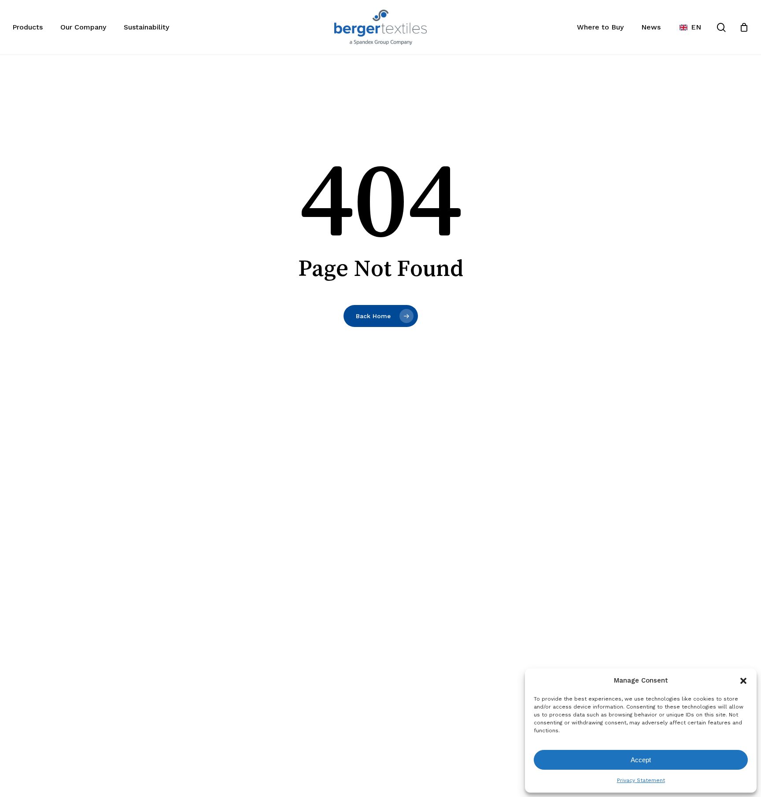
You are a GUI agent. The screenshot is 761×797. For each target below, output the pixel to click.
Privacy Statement (641, 780)
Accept (641, 760)
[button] (743, 680)
